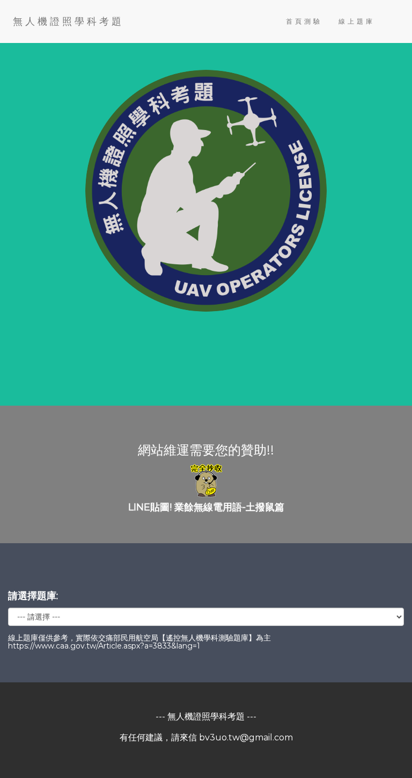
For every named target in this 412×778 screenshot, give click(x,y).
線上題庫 (357, 21)
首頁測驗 (304, 21)
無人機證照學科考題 (68, 21)
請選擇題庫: (33, 596)
